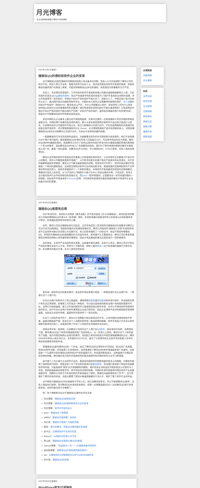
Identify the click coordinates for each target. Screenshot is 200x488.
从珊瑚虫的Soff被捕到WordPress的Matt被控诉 (71, 455)
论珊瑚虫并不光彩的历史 (64, 431)
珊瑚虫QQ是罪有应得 (65, 399)
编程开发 (147, 131)
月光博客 (49, 12)
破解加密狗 (96, 364)
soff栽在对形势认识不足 (64, 436)
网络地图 (147, 136)
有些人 (100, 246)
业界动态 (147, 96)
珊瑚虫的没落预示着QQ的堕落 (67, 441)
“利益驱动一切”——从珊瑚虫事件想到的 (77, 446)
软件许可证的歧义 (63, 408)
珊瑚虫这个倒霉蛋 (59, 413)
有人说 (126, 102)
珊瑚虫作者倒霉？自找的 (64, 417)
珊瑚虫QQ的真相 (61, 460)
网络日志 (147, 121)
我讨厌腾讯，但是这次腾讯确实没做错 (68, 427)
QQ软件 (101, 329)
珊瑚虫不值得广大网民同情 (66, 422)
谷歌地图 (147, 75)
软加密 (100, 300)
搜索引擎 (147, 126)
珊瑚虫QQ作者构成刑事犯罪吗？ (72, 450)
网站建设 (147, 116)
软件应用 (147, 101)
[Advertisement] (100, 42)
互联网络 (147, 111)
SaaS (84, 175)
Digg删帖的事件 (61, 96)
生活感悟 (147, 106)
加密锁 (91, 300)
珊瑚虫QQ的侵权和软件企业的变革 (71, 403)
